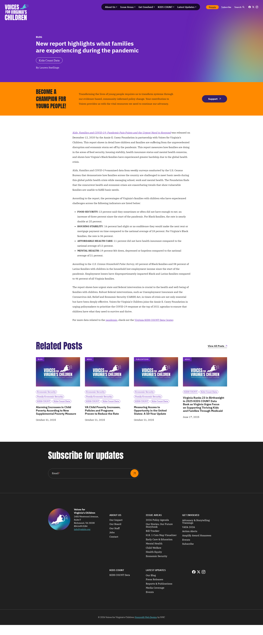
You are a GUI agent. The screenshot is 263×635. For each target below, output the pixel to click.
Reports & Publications (159, 583)
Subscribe (188, 544)
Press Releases (154, 579)
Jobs (112, 532)
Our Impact (116, 520)
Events (186, 539)
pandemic (111, 319)
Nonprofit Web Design (146, 617)
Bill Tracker (152, 531)
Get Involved (190, 515)
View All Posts (216, 346)
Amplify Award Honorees (196, 535)
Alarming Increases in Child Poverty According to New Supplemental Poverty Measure (56, 410)
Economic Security (156, 556)
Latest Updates (156, 570)
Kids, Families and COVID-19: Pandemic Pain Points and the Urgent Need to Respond (121, 132)
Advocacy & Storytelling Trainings (196, 521)
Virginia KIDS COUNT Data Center (154, 319)
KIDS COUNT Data (119, 575)
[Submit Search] (243, 7)
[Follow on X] (253, 7)
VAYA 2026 (188, 527)
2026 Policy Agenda (157, 520)
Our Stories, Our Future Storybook (159, 525)
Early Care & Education (159, 539)
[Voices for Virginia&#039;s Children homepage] (17, 12)
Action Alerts (189, 531)
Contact (113, 536)
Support (212, 98)
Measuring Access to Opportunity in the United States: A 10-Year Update (150, 410)
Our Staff (114, 528)
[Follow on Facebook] (249, 7)
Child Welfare (153, 548)
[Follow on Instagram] (257, 7)
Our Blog (151, 575)
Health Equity (154, 552)
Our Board (115, 524)
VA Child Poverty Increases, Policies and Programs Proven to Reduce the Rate (103, 410)
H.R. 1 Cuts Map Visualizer (161, 535)
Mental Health (154, 543)
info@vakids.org (82, 529)
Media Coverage (155, 587)
